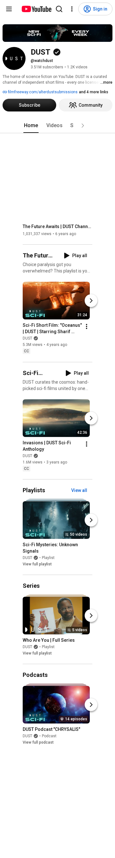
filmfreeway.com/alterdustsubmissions (42, 92)
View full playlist (37, 564)
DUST (27, 338)
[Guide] (9, 9)
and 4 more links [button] (93, 92)
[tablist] (57, 125)
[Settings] (72, 9)
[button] (82, 125)
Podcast (49, 736)
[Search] (59, 9)
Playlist (48, 557)
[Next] (91, 301)
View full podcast (38, 742)
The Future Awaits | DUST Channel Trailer (58, 226)
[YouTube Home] (36, 9)
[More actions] (86, 326)
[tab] (31, 125)
